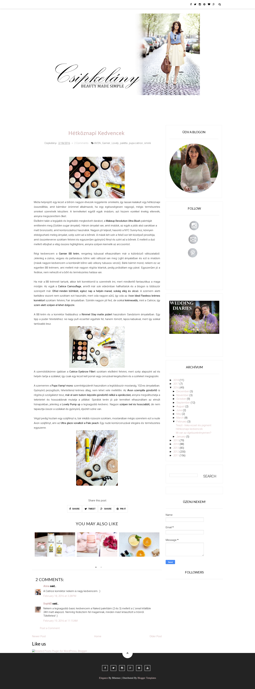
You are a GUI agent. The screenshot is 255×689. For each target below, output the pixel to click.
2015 (176, 440)
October (181, 398)
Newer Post (39, 636)
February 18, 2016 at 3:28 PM (59, 596)
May (179, 413)
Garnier (106, 143)
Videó (167, 100)
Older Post (156, 636)
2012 (176, 451)
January (181, 436)
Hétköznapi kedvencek (189, 429)
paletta (124, 143)
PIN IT (123, 509)
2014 (176, 444)
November (182, 395)
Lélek (61, 100)
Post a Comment (50, 628)
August (180, 406)
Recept (153, 100)
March (180, 417)
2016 (176, 387)
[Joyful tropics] (139, 544)
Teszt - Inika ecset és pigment (193, 425)
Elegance (103, 678)
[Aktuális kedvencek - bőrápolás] (97, 544)
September (183, 402)
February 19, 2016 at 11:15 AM (60, 620)
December (183, 391)
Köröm (102, 100)
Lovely (115, 143)
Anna (46, 586)
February (181, 421)
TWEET (91, 509)
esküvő (62, 109)
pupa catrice (136, 143)
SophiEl (47, 603)
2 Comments (81, 143)
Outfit (88, 100)
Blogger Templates (147, 678)
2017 (176, 383)
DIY (128, 100)
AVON (97, 143)
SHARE (76, 509)
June (179, 410)
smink (147, 143)
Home (180, 100)
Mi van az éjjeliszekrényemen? (193, 432)
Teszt (116, 100)
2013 (176, 447)
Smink (74, 100)
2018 (176, 380)
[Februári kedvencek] (55, 544)
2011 (176, 455)
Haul (139, 100)
